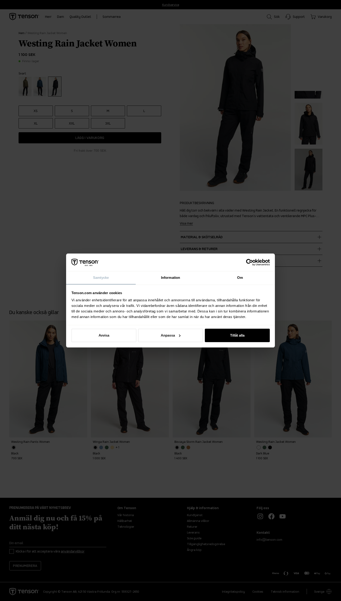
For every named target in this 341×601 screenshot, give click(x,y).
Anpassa (168, 335)
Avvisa (104, 335)
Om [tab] (240, 278)
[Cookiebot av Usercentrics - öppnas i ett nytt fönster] (249, 262)
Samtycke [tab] (101, 278)
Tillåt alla (237, 335)
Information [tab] (170, 278)
